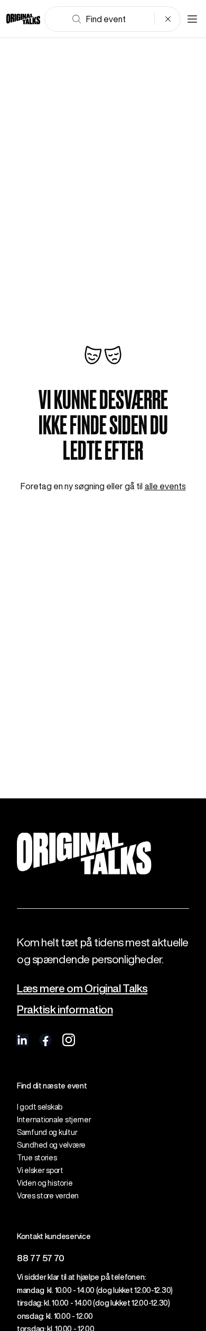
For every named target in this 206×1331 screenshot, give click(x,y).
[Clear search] (168, 19)
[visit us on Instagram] (68, 1039)
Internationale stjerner (54, 1119)
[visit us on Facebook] (45, 1039)
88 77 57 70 (40, 1257)
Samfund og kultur (47, 1132)
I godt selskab (39, 1107)
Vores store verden (48, 1195)
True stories (37, 1157)
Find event (106, 19)
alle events (165, 486)
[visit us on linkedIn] (22, 1039)
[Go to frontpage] (23, 19)
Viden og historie (44, 1183)
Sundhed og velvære (51, 1145)
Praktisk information (65, 1009)
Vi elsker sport (40, 1170)
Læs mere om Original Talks (82, 988)
